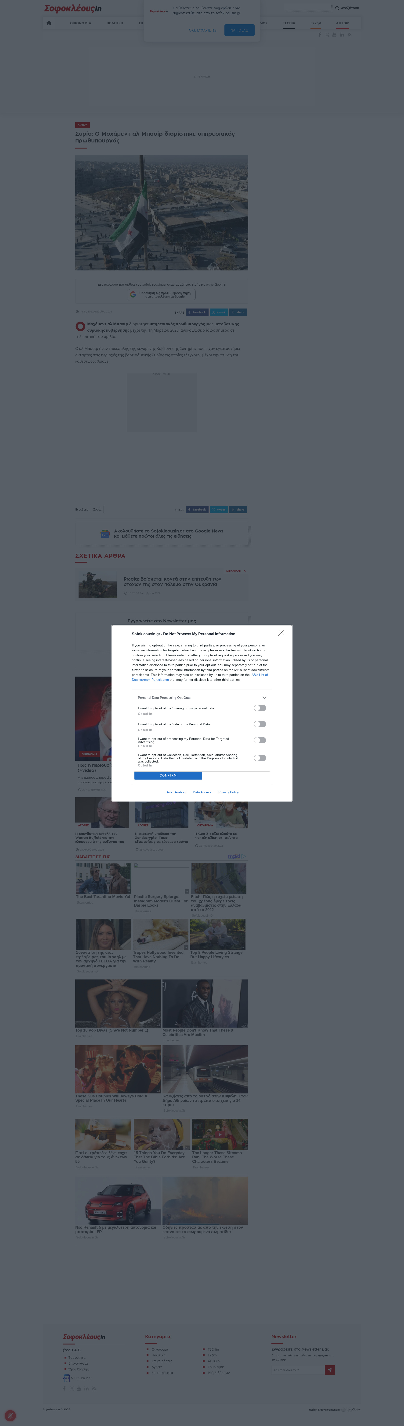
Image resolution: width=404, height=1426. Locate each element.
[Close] (282, 634)
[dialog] (202, 713)
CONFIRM (168, 775)
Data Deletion (176, 792)
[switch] (260, 708)
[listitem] (202, 697)
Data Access (202, 792)
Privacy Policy (228, 792)
